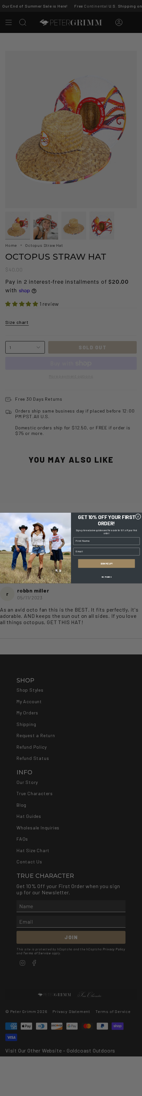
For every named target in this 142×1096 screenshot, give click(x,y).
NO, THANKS (107, 577)
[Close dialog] (137, 516)
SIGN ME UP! (106, 563)
